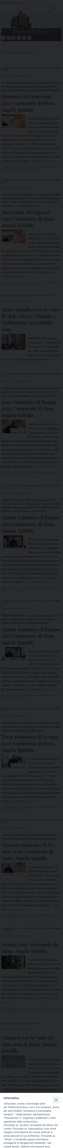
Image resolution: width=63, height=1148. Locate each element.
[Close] (56, 1100)
